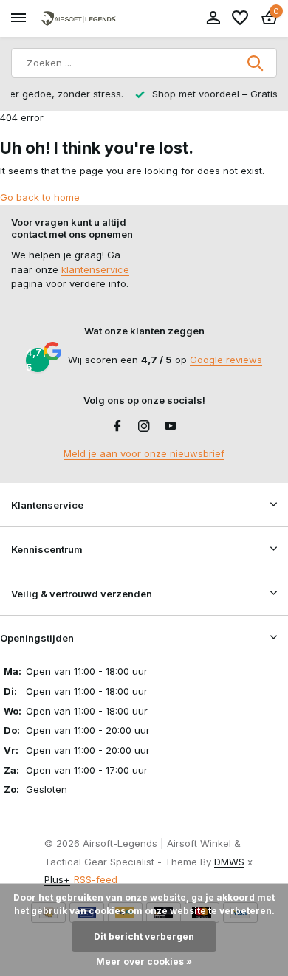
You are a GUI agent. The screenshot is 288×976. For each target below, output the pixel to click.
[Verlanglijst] (240, 18)
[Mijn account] (213, 18)
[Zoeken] (256, 62)
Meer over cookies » (144, 961)
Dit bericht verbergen (144, 936)
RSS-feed (95, 879)
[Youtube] (170, 427)
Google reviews (226, 359)
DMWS (229, 861)
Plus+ (57, 879)
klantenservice (95, 269)
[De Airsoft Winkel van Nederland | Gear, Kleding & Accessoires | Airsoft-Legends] (78, 19)
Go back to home (40, 197)
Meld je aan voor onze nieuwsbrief (144, 453)
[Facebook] (117, 427)
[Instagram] (144, 427)
